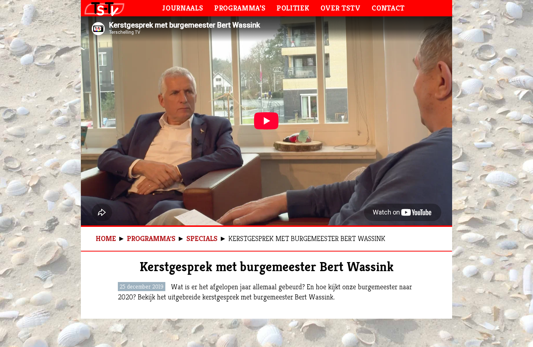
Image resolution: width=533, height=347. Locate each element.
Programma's (151, 238)
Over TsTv (341, 8)
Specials (202, 238)
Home (106, 238)
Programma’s (239, 8)
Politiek (293, 8)
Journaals (182, 8)
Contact (388, 8)
